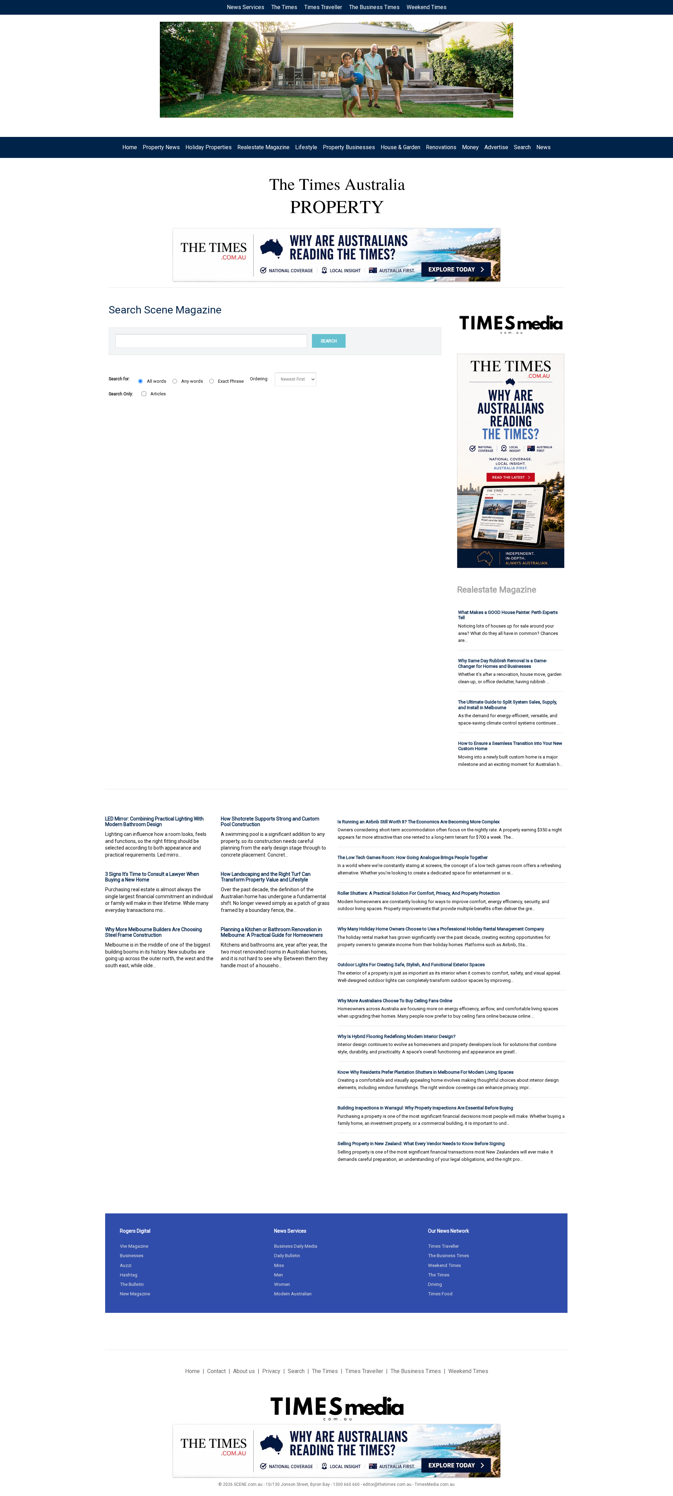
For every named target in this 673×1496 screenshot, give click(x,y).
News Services (245, 7)
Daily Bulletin (287, 1255)
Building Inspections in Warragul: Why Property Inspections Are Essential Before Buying (425, 1107)
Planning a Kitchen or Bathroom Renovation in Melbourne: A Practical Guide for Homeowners (272, 932)
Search (522, 147)
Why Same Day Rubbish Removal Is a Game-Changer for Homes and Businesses (502, 663)
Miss (279, 1265)
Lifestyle (306, 147)
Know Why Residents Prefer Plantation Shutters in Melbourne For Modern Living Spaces (426, 1072)
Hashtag (128, 1274)
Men (278, 1274)
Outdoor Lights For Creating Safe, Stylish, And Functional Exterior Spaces (411, 964)
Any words (192, 381)
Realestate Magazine (263, 147)
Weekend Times (427, 7)
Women (282, 1284)
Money (470, 147)
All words (156, 381)
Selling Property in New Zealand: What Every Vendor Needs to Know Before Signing (421, 1143)
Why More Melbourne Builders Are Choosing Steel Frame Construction (153, 932)
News (543, 147)
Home (129, 147)
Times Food (440, 1293)
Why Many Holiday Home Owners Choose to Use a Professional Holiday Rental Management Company (441, 928)
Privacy (271, 1371)
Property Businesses (349, 147)
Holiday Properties (208, 147)
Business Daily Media (295, 1246)
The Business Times (374, 7)
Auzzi (125, 1265)
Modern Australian (293, 1293)
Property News (161, 147)
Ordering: (259, 378)
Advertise (496, 147)
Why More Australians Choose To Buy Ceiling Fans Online (395, 1000)
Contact (216, 1371)
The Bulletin (132, 1284)
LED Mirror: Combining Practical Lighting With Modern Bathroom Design (154, 821)
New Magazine (135, 1293)
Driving (435, 1284)
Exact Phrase (231, 381)
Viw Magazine (134, 1246)
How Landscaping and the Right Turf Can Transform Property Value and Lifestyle (266, 877)
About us (244, 1371)
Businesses (131, 1255)
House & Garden (400, 147)
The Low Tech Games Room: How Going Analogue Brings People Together (413, 857)
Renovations (441, 147)
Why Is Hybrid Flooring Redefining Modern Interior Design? (397, 1036)
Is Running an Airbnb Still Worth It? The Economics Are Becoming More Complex (418, 821)
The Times (284, 7)
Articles (158, 393)
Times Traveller (323, 7)
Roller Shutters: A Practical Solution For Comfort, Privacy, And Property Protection (419, 893)
